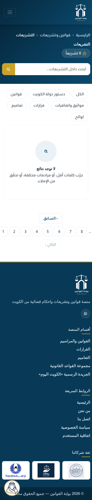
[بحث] (8, 69)
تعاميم (17, 105)
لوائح (79, 117)
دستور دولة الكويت (49, 94)
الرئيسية (83, 402)
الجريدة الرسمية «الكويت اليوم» (64, 374)
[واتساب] (85, 313)
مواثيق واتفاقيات (69, 105)
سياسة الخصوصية (75, 427)
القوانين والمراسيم (75, 341)
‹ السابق (50, 218)
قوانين (16, 94)
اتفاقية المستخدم (76, 435)
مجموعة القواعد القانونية (70, 365)
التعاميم (84, 357)
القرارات (83, 349)
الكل (80, 94)
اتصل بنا (83, 419)
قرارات (38, 105)
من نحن (84, 410)
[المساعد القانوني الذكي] (12, 488)
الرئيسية (83, 35)
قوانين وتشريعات (55, 35)
